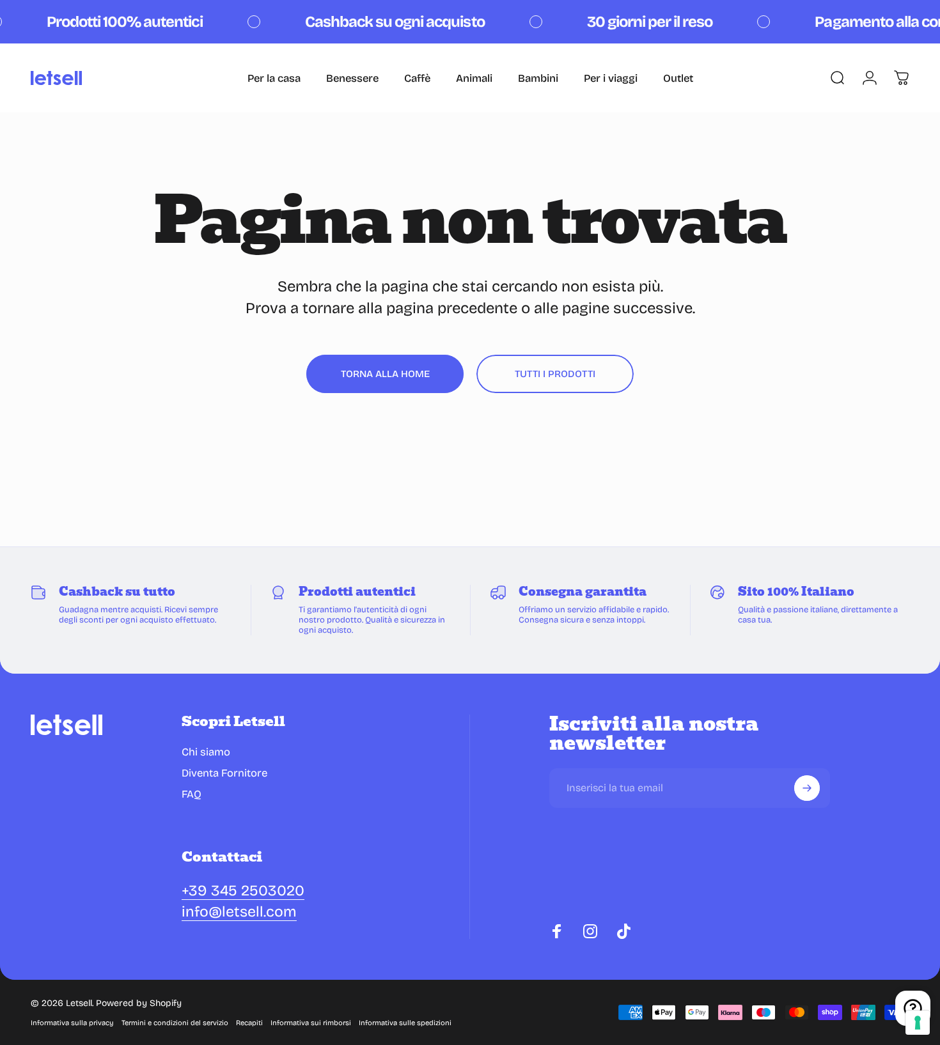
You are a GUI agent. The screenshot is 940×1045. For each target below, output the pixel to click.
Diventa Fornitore (224, 773)
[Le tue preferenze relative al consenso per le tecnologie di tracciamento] (917, 1022)
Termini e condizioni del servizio (174, 1023)
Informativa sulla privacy (72, 1023)
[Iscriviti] (807, 788)
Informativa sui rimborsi (310, 1023)
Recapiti (249, 1023)
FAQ (191, 794)
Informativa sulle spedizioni (405, 1023)
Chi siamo (206, 752)
